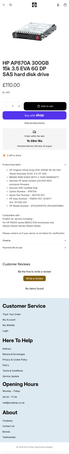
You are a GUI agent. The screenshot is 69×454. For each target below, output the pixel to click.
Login (5, 330)
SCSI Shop (28, 447)
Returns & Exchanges (14, 354)
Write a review (34, 278)
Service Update (11, 376)
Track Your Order (12, 314)
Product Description (12, 164)
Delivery (7, 348)
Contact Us (8, 426)
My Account (9, 319)
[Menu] (3, 4)
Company (8, 420)
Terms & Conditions (13, 370)
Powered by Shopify (43, 447)
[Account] (58, 4)
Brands (6, 431)
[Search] (10, 4)
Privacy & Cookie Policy (15, 359)
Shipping (6, 240)
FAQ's (6, 365)
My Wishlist (9, 325)
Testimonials (9, 437)
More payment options (35, 123)
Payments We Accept (12, 247)
